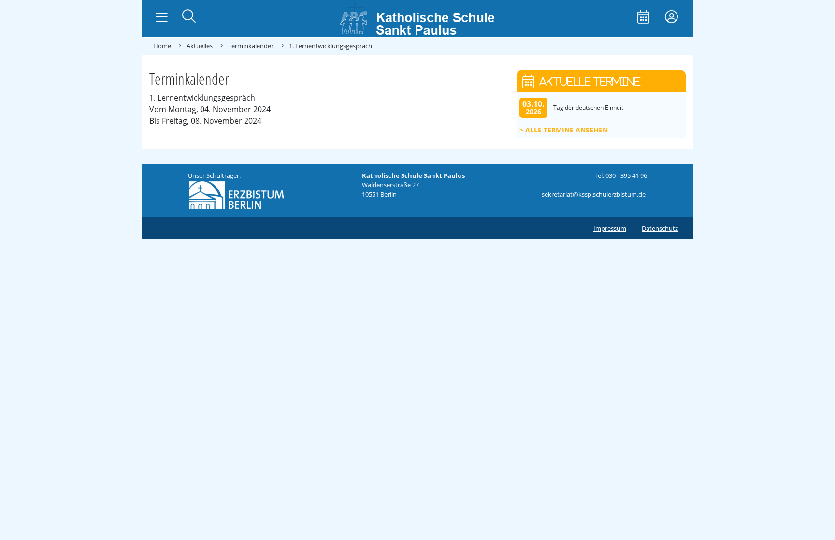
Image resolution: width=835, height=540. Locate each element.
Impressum (609, 228)
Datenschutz (660, 228)
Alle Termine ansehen (566, 129)
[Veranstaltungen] (643, 18)
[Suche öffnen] (189, 17)
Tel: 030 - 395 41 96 (620, 175)
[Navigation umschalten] (161, 17)
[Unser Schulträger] (236, 194)
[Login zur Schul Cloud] (671, 18)
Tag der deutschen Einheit (588, 107)
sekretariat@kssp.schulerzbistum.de (594, 194)
